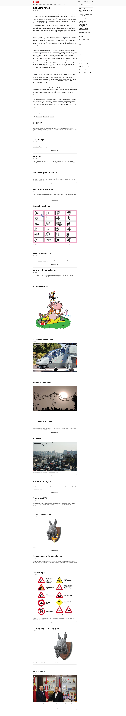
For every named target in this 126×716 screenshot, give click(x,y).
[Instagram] (89, 2)
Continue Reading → (55, 133)
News (37, 4)
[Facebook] (84, 2)
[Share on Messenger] (41, 117)
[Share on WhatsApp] (46, 117)
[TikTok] (92, 2)
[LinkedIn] (90, 2)
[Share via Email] (53, 117)
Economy (58, 4)
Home (34, 4)
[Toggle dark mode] (92, 4)
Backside (36, 10)
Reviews (55, 4)
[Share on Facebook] (39, 117)
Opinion (48, 4)
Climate (51, 4)
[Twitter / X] (86, 2)
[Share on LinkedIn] (44, 117)
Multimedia (40, 4)
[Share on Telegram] (48, 117)
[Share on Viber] (51, 117)
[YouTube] (87, 2)
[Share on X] (37, 117)
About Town (63, 4)
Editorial (44, 4)
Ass (33, 10)
